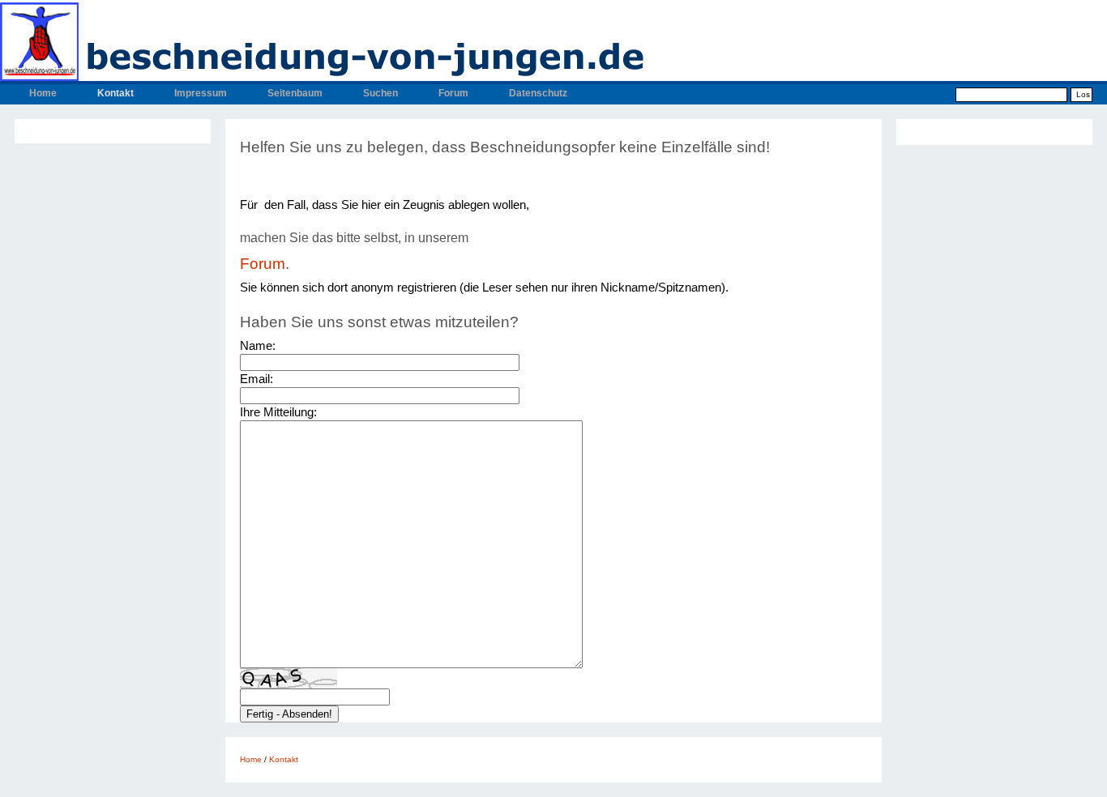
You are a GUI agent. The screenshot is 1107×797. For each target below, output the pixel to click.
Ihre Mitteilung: (278, 412)
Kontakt (115, 93)
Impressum (200, 93)
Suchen (380, 93)
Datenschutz (538, 93)
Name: (258, 345)
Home (43, 93)
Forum (453, 93)
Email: (256, 379)
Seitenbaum (295, 93)
